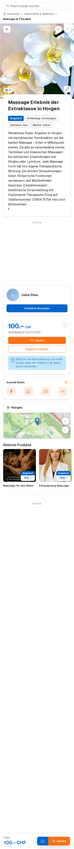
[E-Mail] (45, 391)
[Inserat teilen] (58, 29)
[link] (17, 19)
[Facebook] (11, 391)
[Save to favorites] (67, 29)
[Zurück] (6, 29)
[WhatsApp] (28, 391)
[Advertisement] (37, 252)
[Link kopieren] (62, 391)
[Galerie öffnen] (67, 89)
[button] (37, 421)
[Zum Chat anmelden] (42, 841)
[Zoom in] (65, 421)
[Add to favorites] (65, 323)
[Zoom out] (65, 429)
